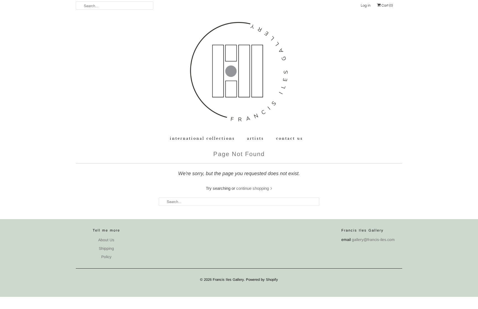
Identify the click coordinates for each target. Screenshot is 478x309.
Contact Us (289, 138)
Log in (365, 5)
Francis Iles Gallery (228, 279)
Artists (255, 138)
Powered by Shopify (262, 279)
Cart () (387, 5)
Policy (106, 257)
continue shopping (253, 188)
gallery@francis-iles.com (373, 239)
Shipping (106, 248)
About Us (106, 240)
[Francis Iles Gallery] (239, 72)
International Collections (202, 138)
